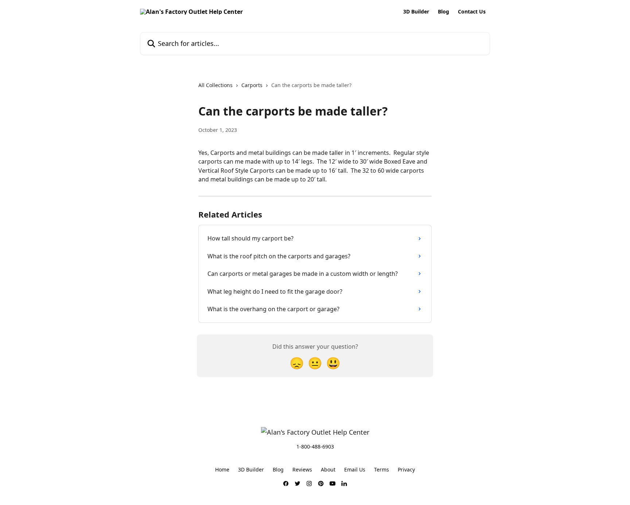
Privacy (406, 469)
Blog (443, 11)
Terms (381, 469)
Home (222, 469)
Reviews (302, 469)
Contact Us (472, 11)
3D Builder (416, 11)
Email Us (354, 469)
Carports (251, 85)
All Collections (215, 85)
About (328, 469)
